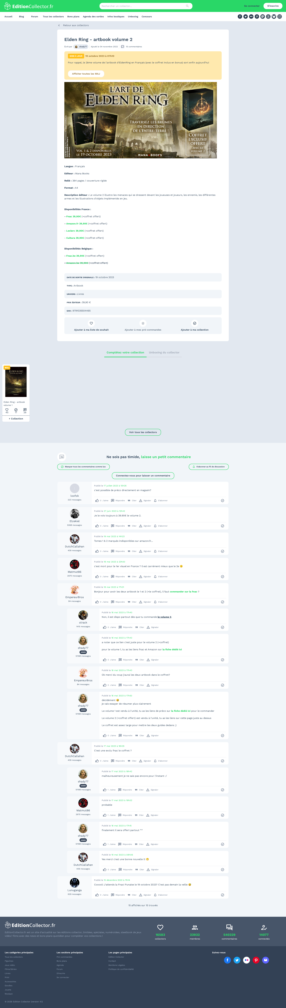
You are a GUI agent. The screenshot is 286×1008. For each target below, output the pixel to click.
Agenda (60, 965)
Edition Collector (116, 957)
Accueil (8, 16)
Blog (21, 16)
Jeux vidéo (10, 965)
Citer (131, 500)
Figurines (9, 961)
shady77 (83, 46)
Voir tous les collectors (143, 432)
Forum (34, 16)
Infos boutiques (115, 16)
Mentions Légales (116, 965)
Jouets (8, 990)
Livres (80, 294)
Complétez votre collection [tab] (125, 352)
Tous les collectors (53, 16)
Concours (147, 16)
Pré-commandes (64, 957)
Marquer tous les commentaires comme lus (83, 466)
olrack (83, 622)
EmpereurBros (74, 597)
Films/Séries (11, 969)
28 (25, 411)
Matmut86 (74, 571)
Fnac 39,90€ (73, 216)
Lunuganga (74, 890)
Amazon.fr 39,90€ (76, 223)
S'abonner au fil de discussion (208, 466)
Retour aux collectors (76, 25)
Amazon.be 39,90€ (77, 263)
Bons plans (73, 16)
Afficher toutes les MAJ (86, 73)
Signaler (145, 500)
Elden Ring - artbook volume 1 (14, 403)
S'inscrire (273, 5)
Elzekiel (75, 521)
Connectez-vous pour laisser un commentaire (143, 475)
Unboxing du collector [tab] (164, 352)
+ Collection (16, 418)
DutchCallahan (74, 546)
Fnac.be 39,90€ (75, 255)
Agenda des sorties (93, 16)
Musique (9, 994)
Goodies (8, 985)
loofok (74, 495)
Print (7, 977)
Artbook (78, 285)
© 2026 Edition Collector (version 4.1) (24, 1001)
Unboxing (133, 16)
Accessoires (10, 981)
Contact (112, 961)
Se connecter (252, 5)
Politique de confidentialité (121, 969)
